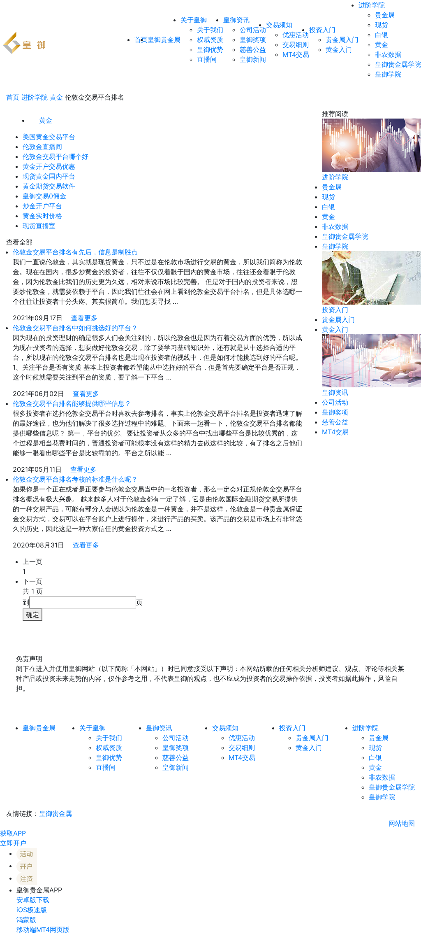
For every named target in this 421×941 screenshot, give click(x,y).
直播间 (207, 59)
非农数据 (388, 54)
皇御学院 (388, 74)
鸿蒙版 (26, 919)
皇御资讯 (236, 20)
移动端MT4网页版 (42, 929)
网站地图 (402, 823)
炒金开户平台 (42, 206)
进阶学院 (372, 5)
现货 (381, 25)
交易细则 (295, 44)
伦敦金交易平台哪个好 (55, 156)
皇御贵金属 (164, 39)
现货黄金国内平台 (49, 176)
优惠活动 (295, 34)
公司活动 (253, 30)
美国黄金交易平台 (49, 137)
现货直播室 (39, 225)
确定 (32, 614)
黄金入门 (339, 49)
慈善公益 (253, 49)
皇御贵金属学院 (398, 64)
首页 (12, 97)
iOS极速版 (31, 910)
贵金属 (385, 15)
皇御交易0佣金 (44, 196)
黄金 (381, 44)
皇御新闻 (253, 59)
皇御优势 (210, 49)
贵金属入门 (342, 39)
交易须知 (279, 25)
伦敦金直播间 (42, 146)
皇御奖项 (253, 39)
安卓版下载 (32, 900)
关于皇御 (193, 20)
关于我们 (210, 30)
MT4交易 (295, 54)
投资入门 (322, 30)
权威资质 (210, 39)
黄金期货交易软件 (49, 186)
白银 (381, 34)
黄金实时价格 (42, 216)
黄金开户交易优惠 (49, 166)
